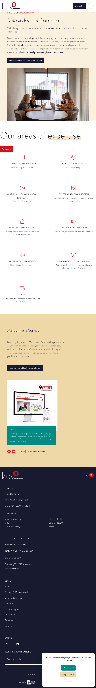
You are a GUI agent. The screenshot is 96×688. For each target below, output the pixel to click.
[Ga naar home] (11, 5)
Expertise (9, 620)
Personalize (68, 680)
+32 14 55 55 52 (12, 494)
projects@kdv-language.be (17, 499)
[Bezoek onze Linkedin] (17, 644)
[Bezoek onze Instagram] (7, 644)
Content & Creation (14, 597)
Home (7, 586)
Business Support (12, 609)
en (91, 475)
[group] (48, 405)
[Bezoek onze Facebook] (12, 644)
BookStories (10, 603)
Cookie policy (31, 674)
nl (86, 475)
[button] (9, 451)
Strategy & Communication (17, 592)
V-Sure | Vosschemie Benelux (31, 451)
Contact (8, 626)
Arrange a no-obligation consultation (25, 367)
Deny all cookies (68, 674)
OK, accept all (68, 667)
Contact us (79, 5)
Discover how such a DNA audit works (25, 60)
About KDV (10, 614)
